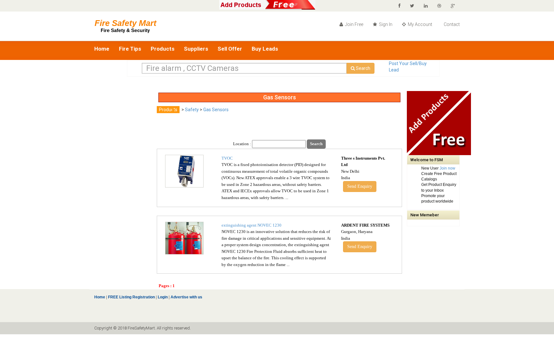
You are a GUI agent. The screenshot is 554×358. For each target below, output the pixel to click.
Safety (192, 109)
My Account (419, 24)
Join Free (353, 24)
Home (101, 49)
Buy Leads (265, 49)
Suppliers (196, 49)
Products (162, 49)
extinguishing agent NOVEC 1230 (251, 225)
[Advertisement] (120, 187)
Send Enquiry (359, 186)
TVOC (227, 158)
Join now (447, 168)
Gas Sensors (216, 109)
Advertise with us (186, 297)
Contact (451, 24)
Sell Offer (230, 49)
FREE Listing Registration (131, 297)
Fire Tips (130, 49)
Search (362, 68)
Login (163, 297)
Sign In (385, 24)
